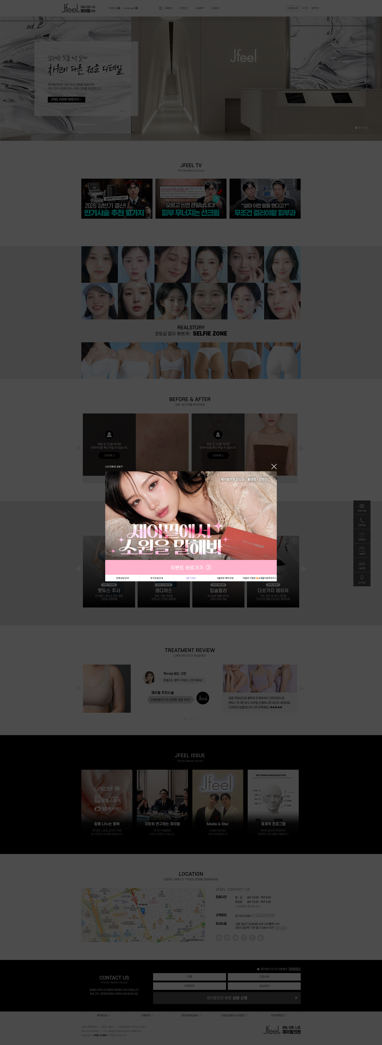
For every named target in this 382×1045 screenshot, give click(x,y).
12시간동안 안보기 (114, 466)
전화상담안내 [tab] (122, 578)
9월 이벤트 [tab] (191, 578)
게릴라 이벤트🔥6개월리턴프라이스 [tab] (260, 578)
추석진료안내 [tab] (156, 578)
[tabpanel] (191, 523)
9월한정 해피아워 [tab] (225, 578)
